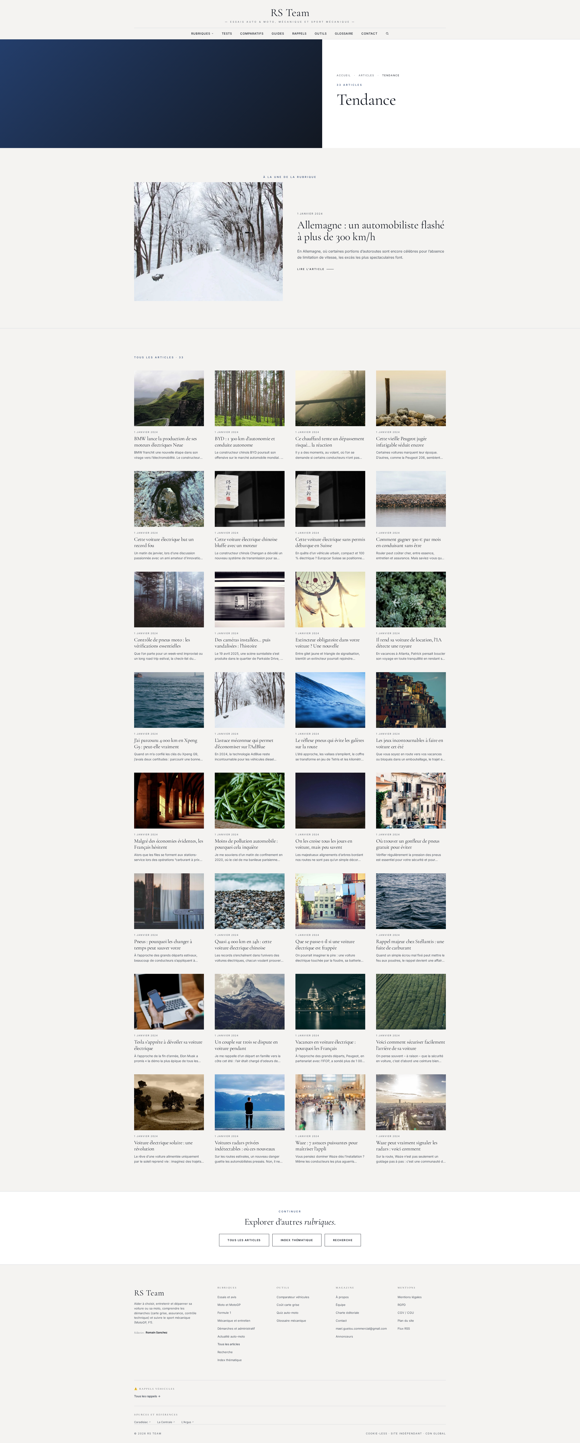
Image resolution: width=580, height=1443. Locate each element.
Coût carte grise (288, 1305)
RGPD (402, 1305)
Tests (227, 33)
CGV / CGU (406, 1312)
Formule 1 (224, 1312)
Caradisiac (142, 1422)
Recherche (343, 1240)
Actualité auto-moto (231, 1336)
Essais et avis (227, 1297)
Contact (369, 33)
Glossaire (344, 33)
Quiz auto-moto (287, 1312)
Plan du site (406, 1320)
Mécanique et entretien (234, 1320)
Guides (278, 33)
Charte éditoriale (347, 1312)
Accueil (344, 75)
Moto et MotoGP (229, 1305)
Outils (321, 33)
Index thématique (297, 1240)
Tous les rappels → (147, 1396)
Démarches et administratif (236, 1328)
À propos (342, 1297)
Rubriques (200, 33)
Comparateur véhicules (293, 1297)
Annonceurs (344, 1336)
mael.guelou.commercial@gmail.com (361, 1328)
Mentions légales (410, 1297)
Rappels (299, 33)
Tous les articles (244, 1240)
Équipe (341, 1305)
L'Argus (187, 1422)
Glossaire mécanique (291, 1320)
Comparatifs (251, 33)
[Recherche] (387, 33)
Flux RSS (404, 1328)
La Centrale (166, 1422)
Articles (366, 75)
